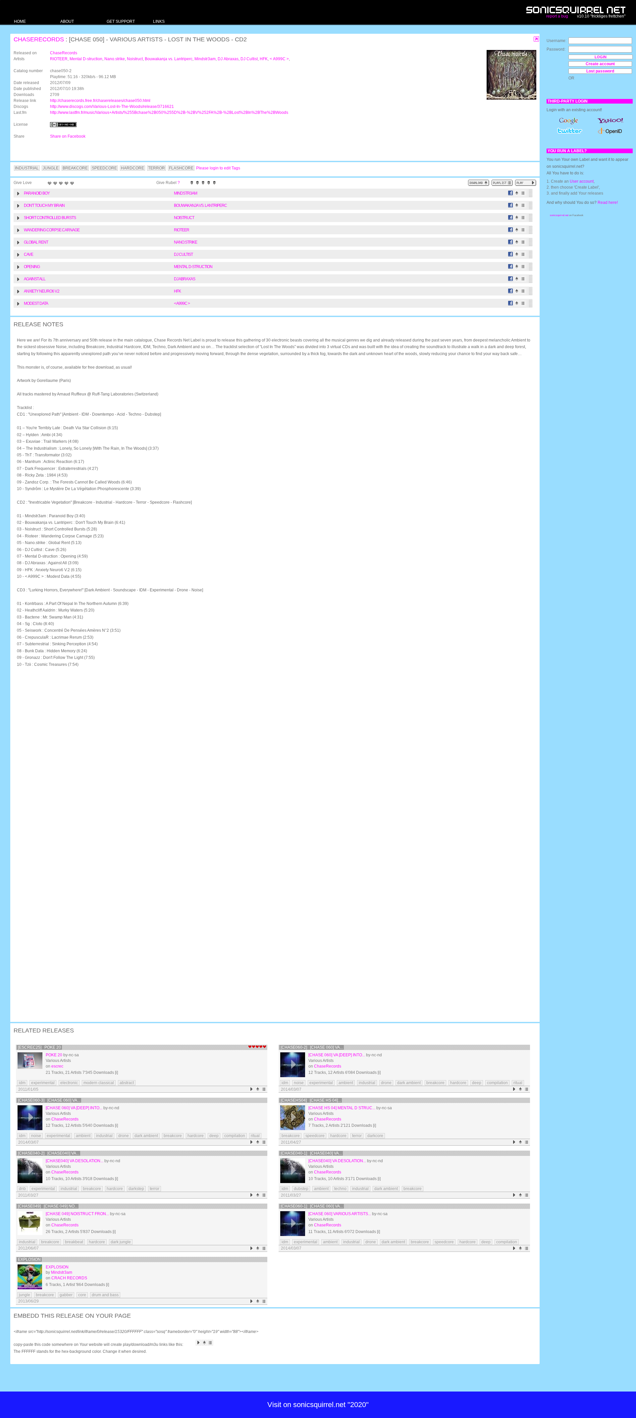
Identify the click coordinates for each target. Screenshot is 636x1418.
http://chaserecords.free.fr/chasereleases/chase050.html (100, 100)
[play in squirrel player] (30, 1064)
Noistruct (135, 59)
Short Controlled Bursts (50, 217)
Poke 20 (54, 1055)
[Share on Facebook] (510, 193)
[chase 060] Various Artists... (339, 1214)
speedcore (315, 1135)
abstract (127, 1082)
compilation (497, 1082)
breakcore (435, 1082)
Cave (28, 254)
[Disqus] (272, 758)
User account (582, 181)
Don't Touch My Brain (44, 205)
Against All (34, 279)
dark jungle (121, 1242)
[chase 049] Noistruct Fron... (77, 1214)
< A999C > (279, 59)
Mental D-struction (86, 59)
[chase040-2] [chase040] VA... (48, 1153)
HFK (264, 59)
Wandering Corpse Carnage (52, 230)
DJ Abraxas (228, 59)
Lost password (600, 71)
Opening (32, 266)
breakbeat (74, 1242)
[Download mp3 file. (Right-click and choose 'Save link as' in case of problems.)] (517, 193)
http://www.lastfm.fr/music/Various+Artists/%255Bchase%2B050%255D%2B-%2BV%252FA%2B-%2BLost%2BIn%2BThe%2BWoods (169, 112)
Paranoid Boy (37, 193)
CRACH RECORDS (69, 1278)
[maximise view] (536, 39)
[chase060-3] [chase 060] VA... (49, 1100)
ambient (346, 1082)
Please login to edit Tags (218, 168)
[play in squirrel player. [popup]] (525, 183)
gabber (66, 1295)
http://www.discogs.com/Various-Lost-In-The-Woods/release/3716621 (112, 106)
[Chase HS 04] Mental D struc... (341, 1108)
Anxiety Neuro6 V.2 (41, 291)
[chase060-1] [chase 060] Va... (312, 1206)
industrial (367, 1082)
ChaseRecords (39, 39)
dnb (22, 1188)
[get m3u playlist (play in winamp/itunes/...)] (502, 183)
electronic (69, 1082)
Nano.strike (114, 59)
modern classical (98, 1082)
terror (357, 1135)
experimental (43, 1082)
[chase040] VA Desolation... (74, 1161)
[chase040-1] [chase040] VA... (311, 1153)
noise (299, 1082)
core (82, 1295)
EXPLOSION (29, 1259)
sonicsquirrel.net (559, 215)
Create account (600, 64)
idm (22, 1082)
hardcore (458, 1082)
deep (476, 1082)
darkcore (375, 1135)
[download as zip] (478, 183)
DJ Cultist (249, 59)
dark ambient (409, 1082)
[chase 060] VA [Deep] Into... (336, 1055)
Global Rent (36, 242)
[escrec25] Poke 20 (39, 1047)
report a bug (557, 16)
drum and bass (105, 1295)
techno (340, 1188)
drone (386, 1082)
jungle (24, 1295)
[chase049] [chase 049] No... (48, 1206)
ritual (517, 1082)
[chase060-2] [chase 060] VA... (312, 1047)
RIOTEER (59, 59)
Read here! (608, 202)
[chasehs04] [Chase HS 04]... (311, 1100)
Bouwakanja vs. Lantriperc (168, 59)
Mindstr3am (205, 59)
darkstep (136, 1188)
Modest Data (36, 303)
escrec (57, 1066)
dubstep (301, 1188)
